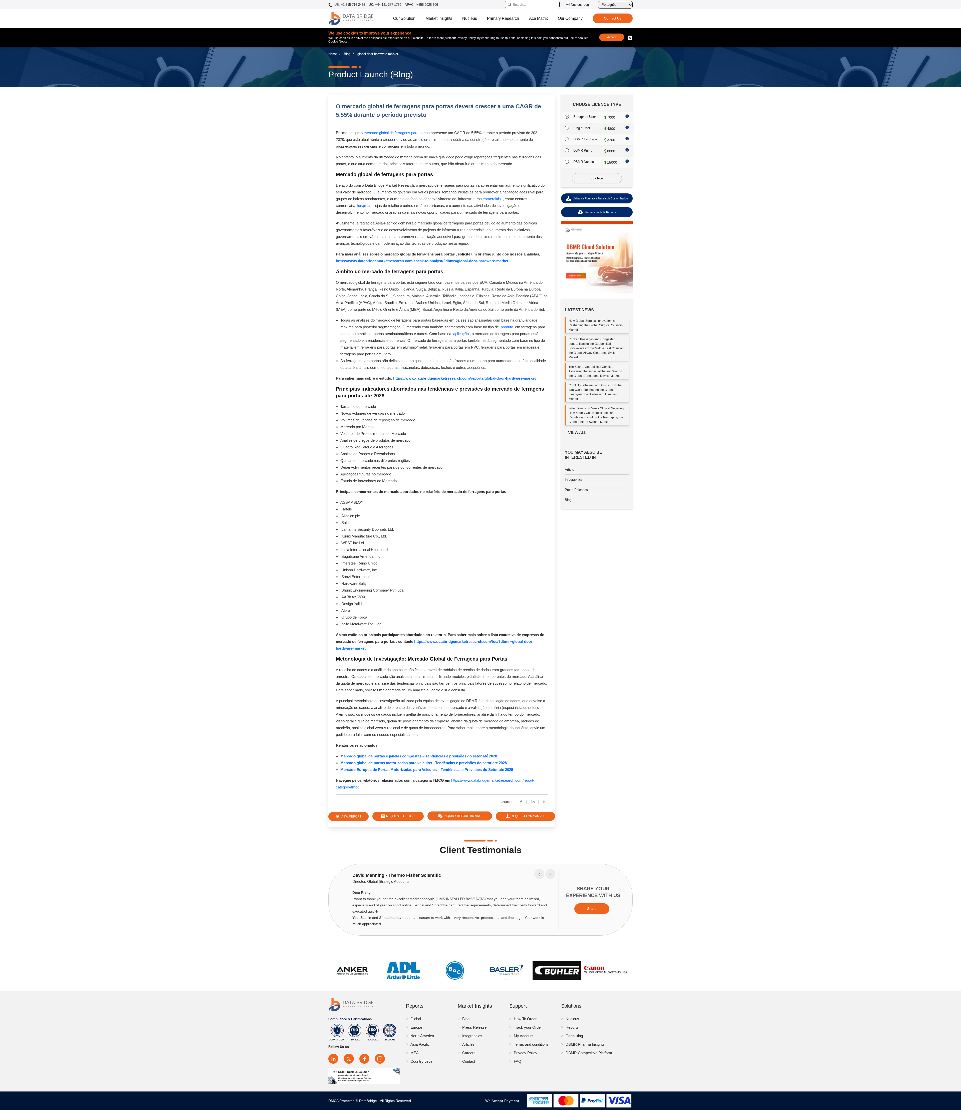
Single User (581, 128)
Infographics (574, 479)
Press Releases (576, 490)
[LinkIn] (533, 801)
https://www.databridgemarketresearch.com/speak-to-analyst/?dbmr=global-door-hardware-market (422, 261)
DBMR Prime (582, 150)
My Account (523, 1036)
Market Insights (438, 18)
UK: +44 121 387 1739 (385, 4)
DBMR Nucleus (584, 162)
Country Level (421, 1061)
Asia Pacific (420, 1044)
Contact (468, 1061)
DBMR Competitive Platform (589, 1053)
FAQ (517, 1061)
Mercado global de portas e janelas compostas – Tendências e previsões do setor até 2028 (418, 756)
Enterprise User (584, 117)
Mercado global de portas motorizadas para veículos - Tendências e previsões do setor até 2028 (423, 763)
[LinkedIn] (333, 1059)
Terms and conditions (531, 1044)
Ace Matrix (538, 18)
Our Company (570, 18)
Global (415, 1019)
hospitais (364, 205)
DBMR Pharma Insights (585, 1044)
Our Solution (404, 18)
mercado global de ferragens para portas (397, 133)
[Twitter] (545, 801)
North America (422, 1036)
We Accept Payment (503, 1101)
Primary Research (503, 18)
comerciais (492, 199)
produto (507, 327)
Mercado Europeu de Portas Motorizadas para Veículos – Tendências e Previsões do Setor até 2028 (426, 769)
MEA (414, 1053)
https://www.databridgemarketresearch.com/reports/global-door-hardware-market (464, 378)
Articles (468, 1044)
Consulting (574, 1036)
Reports (572, 1027)
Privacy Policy (525, 1053)
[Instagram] (380, 1059)
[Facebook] (521, 801)
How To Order (525, 1019)
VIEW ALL (577, 432)
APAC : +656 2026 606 (421, 4)
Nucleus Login (581, 5)
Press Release (474, 1027)
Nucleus (469, 18)
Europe (416, 1027)
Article (569, 469)
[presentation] (539, 874)
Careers (468, 1053)
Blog (347, 54)
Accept (611, 37)
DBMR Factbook (585, 139)
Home (332, 54)
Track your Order (528, 1027)
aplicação (461, 334)
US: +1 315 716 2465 (349, 5)
